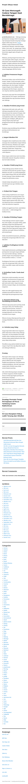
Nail (5, 652)
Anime (5, 551)
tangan (19, 42)
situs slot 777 (5, 764)
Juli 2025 (6, 503)
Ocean (5, 659)
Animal (5, 550)
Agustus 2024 (7, 524)
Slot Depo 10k (6, 742)
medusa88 (5, 776)
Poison (5, 672)
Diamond (6, 589)
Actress (5, 548)
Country (6, 584)
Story (5, 701)
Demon (5, 587)
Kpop (5, 633)
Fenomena (6, 599)
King (5, 631)
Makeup (6, 637)
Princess (6, 682)
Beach (5, 553)
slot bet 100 (5, 734)
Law (5, 635)
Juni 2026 (6, 490)
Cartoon (6, 568)
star (5, 699)
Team (5, 703)
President (6, 678)
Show (5, 695)
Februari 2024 (7, 535)
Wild (5, 720)
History (6, 614)
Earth (5, 593)
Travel (5, 710)
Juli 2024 (6, 526)
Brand (5, 561)
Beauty (5, 555)
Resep (5, 688)
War (5, 716)
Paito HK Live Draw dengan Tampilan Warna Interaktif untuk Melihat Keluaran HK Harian (15, 461)
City (5, 578)
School (5, 689)
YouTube (6, 722)
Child (5, 576)
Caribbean (6, 567)
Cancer (5, 565)
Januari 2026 (7, 495)
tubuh (19, 390)
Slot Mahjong (6, 757)
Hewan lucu (7, 612)
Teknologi (6, 705)
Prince (5, 680)
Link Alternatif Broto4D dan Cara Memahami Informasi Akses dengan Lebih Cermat (13, 442)
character (6, 574)
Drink (5, 591)
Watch (5, 718)
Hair (5, 606)
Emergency (7, 595)
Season (5, 691)
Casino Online (6, 745)
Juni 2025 (6, 505)
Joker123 (4, 753)
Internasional (7, 618)
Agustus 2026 (7, 486)
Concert (6, 580)
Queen (5, 684)
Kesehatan (21, 388)
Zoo (5, 723)
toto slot (4, 772)
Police (5, 674)
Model (5, 640)
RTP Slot (4, 738)
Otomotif (6, 663)
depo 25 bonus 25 (7, 768)
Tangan (15, 390)
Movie (5, 646)
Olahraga (11, 390)
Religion (6, 686)
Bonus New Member (7, 761)
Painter (5, 665)
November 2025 (8, 499)
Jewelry (5, 625)
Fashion (6, 597)
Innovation (7, 616)
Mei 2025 (6, 507)
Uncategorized (7, 712)
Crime (5, 585)
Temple (6, 706)
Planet (5, 671)
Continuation (7, 582)
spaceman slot (7, 697)
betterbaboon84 (7, 388)
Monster (6, 642)
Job (4, 627)
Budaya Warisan (8, 563)
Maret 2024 (7, 533)
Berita (5, 557)
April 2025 (6, 509)
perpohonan (7, 667)
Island (5, 620)
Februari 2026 (7, 494)
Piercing (6, 669)
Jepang (5, 623)
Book (5, 559)
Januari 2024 (7, 537)
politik (5, 676)
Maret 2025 (7, 511)
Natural (6, 657)
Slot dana (4, 749)
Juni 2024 (6, 528)
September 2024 (8, 522)
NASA (5, 654)
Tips (5, 708)
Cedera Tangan (5, 390)
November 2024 (8, 518)
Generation (7, 604)
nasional (6, 655)
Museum (6, 648)
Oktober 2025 (7, 501)
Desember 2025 (8, 497)
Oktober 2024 (7, 520)
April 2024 (6, 531)
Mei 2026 (6, 492)
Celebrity (6, 572)
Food (5, 601)
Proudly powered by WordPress (18, 781)
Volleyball (6, 714)
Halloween (6, 608)
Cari (3, 426)
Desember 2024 (8, 516)
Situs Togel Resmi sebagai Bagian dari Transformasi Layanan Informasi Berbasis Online (14, 455)
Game (5, 603)
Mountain (6, 644)
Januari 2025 (7, 514)
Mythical (6, 650)
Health (5, 610)
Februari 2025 (7, 512)
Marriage (6, 638)
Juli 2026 (6, 488)
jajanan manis (7, 621)
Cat (4, 570)
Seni (5, 693)
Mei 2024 (6, 529)
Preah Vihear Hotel (10, 5)
